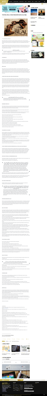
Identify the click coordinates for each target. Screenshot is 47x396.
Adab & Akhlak (21, 1)
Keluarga (36, 1)
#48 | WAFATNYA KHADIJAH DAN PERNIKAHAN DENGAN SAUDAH (25, 354)
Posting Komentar (7, 357)
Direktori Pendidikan (23, 394)
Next (29, 344)
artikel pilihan (7, 341)
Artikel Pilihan (34, 7)
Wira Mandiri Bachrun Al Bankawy (6, 38)
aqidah (20, 384)
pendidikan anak (16, 389)
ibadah (21, 386)
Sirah (32, 1)
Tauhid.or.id (3, 395)
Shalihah (10, 394)
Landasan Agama (15, 1)
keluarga (16, 387)
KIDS (8, 394)
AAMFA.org (17, 395)
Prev (28, 344)
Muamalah (29, 1)
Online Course (19, 394)
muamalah (18, 388)
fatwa (14, 386)
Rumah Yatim (20, 395)
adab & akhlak (15, 384)
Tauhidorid (10, 1)
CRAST (15, 395)
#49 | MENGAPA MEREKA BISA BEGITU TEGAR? (15, 354)
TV (30, 394)
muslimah (22, 388)
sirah (10, 341)
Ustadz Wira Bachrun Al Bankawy (15, 341)
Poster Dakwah (13, 394)
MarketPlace (26, 394)
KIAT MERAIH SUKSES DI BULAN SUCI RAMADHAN (6, 354)
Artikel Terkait (6, 343)
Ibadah (26, 1)
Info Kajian (16, 394)
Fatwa (39, 1)
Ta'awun (29, 394)
